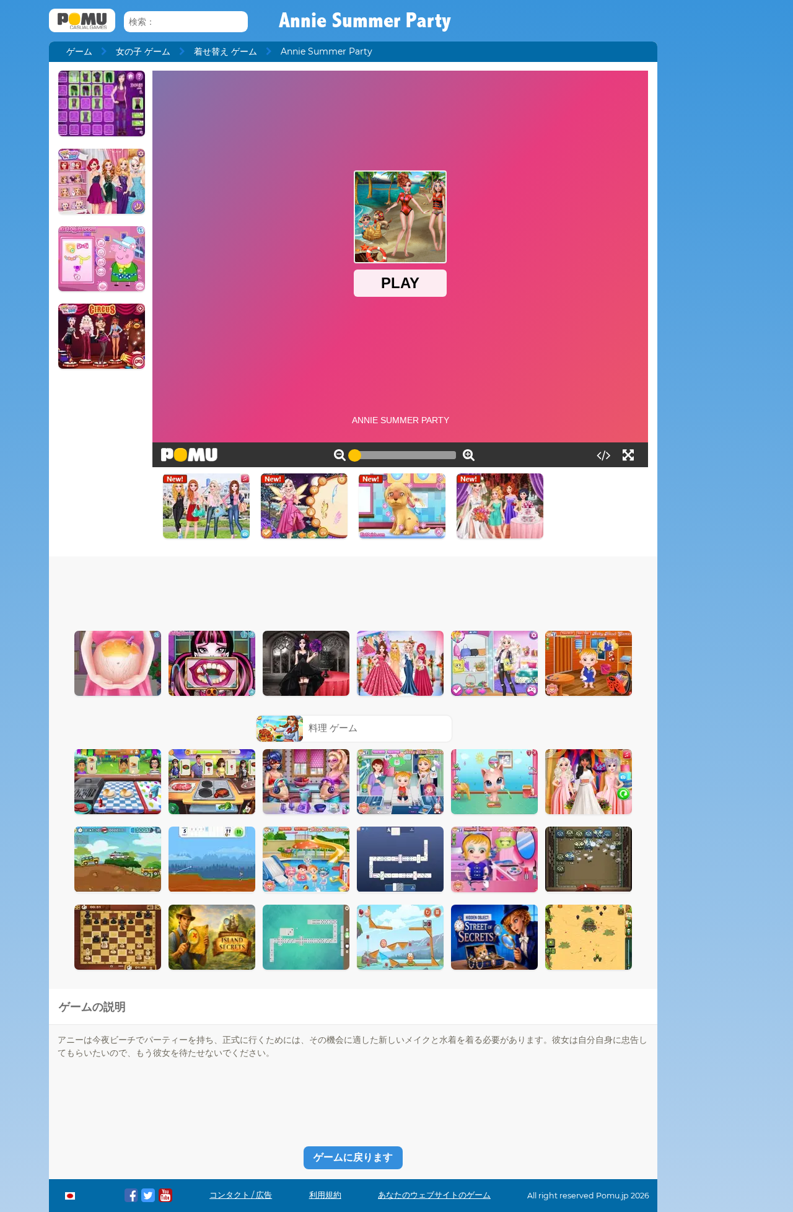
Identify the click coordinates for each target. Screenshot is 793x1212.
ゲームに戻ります (353, 1157)
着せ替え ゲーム (225, 51)
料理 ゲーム (333, 728)
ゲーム (79, 51)
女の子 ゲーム (143, 51)
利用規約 (325, 1195)
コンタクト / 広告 (240, 1195)
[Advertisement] (353, 590)
